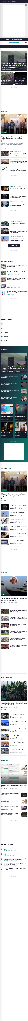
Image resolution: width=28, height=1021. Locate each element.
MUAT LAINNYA (14, 245)
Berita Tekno (4, 45)
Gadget (18, 45)
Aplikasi (11, 186)
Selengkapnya (3, 500)
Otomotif (12, 221)
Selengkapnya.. (4, 148)
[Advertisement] (14, 21)
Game (3, 594)
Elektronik (24, 45)
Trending (11, 45)
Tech (3, 782)
